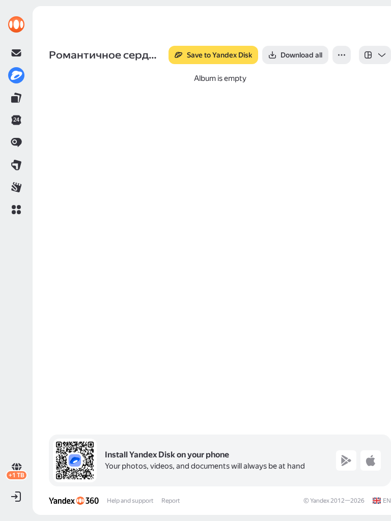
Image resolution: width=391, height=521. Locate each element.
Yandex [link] (319, 500)
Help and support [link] (130, 500)
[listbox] (375, 55)
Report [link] (170, 500)
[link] (16, 24)
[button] (16, 209)
